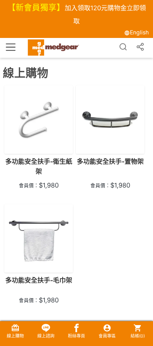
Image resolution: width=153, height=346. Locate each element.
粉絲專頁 (76, 336)
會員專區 (107, 336)
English (139, 32)
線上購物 (15, 336)
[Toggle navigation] (10, 46)
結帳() (138, 336)
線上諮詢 (45, 336)
